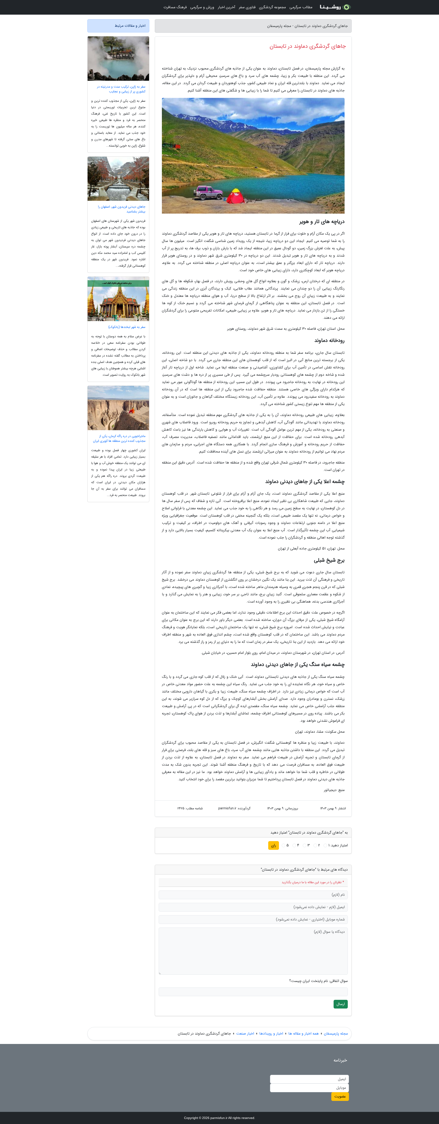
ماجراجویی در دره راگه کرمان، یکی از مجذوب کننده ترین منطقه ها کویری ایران (119, 438)
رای (273, 845)
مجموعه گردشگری (272, 7)
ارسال (341, 1004)
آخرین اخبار (226, 7)
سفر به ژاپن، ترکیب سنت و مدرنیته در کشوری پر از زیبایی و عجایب (121, 89)
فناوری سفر (247, 7)
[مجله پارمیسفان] (335, 7)
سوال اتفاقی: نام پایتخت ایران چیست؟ (318, 981)
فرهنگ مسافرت (175, 7)
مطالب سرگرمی (300, 7)
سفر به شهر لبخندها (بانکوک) (126, 327)
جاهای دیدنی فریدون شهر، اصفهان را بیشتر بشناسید (121, 209)
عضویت (340, 1096)
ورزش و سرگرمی (202, 7)
